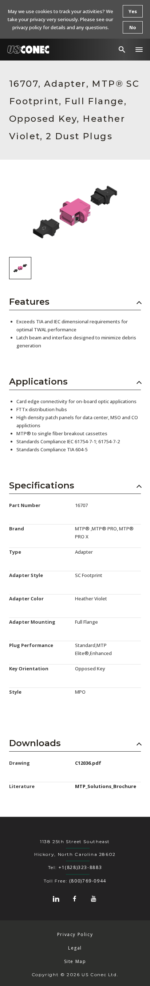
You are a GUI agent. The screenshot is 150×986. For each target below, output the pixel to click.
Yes (133, 11)
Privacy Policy (75, 934)
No (132, 27)
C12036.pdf (88, 763)
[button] (139, 49)
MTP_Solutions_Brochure (105, 786)
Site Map (75, 961)
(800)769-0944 (87, 881)
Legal (75, 948)
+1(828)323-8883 (80, 867)
